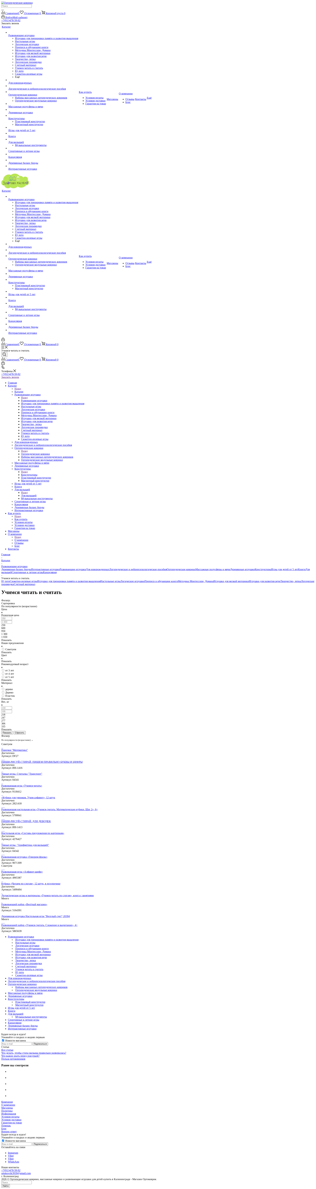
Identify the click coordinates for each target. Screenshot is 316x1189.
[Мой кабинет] (3, 340)
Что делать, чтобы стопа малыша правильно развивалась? (33, 1053)
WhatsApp (13, 1161)
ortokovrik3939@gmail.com (16, 1173)
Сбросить (19, 733)
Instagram (13, 1152)
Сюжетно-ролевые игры (23, 581)
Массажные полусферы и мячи (213, 569)
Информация (8, 1113)
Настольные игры (110, 581)
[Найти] (2, 10)
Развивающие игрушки (34, 400)
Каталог (19, 391)
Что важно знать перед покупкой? (20, 1055)
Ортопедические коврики (35, 454)
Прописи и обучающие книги (161, 581)
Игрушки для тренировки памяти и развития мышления (68, 581)
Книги (301, 569)
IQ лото (5, 581)
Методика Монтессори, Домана (195, 581)
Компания (7, 1101)
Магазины (7, 1107)
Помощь (6, 1125)
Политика (7, 1110)
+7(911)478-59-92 (10, 20)
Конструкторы (29, 474)
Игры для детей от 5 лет (284, 569)
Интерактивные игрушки (45, 569)
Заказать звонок (10, 377)
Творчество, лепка (290, 581)
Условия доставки (11, 1119)
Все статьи (7, 1050)
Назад (17, 388)
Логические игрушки (132, 581)
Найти (6, 1186)
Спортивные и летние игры (27, 572)
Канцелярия (50, 572)
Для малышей (29, 495)
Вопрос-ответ (9, 1131)
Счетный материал (24, 584)
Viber (11, 1155)
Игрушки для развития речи (264, 581)
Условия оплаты (10, 1116)
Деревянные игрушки (242, 569)
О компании (21, 540)
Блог (4, 1128)
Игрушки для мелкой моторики (231, 581)
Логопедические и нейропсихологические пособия (138, 569)
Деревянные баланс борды (16, 569)
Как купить (20, 519)
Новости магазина (15, 1040)
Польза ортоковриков (13, 1058)
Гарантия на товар (11, 1122)
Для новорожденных (97, 569)
